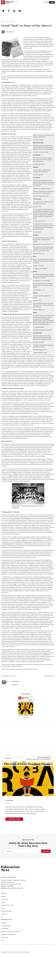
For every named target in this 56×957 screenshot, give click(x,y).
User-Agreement (5, 926)
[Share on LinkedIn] (14, 11)
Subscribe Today (14, 819)
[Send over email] (20, 11)
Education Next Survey (7, 905)
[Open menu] (16, 2)
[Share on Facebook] (9, 11)
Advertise (3, 923)
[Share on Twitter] (3, 11)
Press (2, 908)
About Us (3, 896)
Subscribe (46, 851)
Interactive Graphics (6, 911)
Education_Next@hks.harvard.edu (13, 888)
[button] (43, 2)
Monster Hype (6, 207)
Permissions (4, 937)
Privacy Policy (4, 928)
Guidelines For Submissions (8, 934)
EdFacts (3, 902)
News (3, 21)
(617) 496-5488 (9, 886)
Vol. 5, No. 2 (11, 21)
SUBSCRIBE (52, 2)
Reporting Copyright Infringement (10, 931)
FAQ (2, 940)
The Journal (4, 899)
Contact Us (4, 914)
